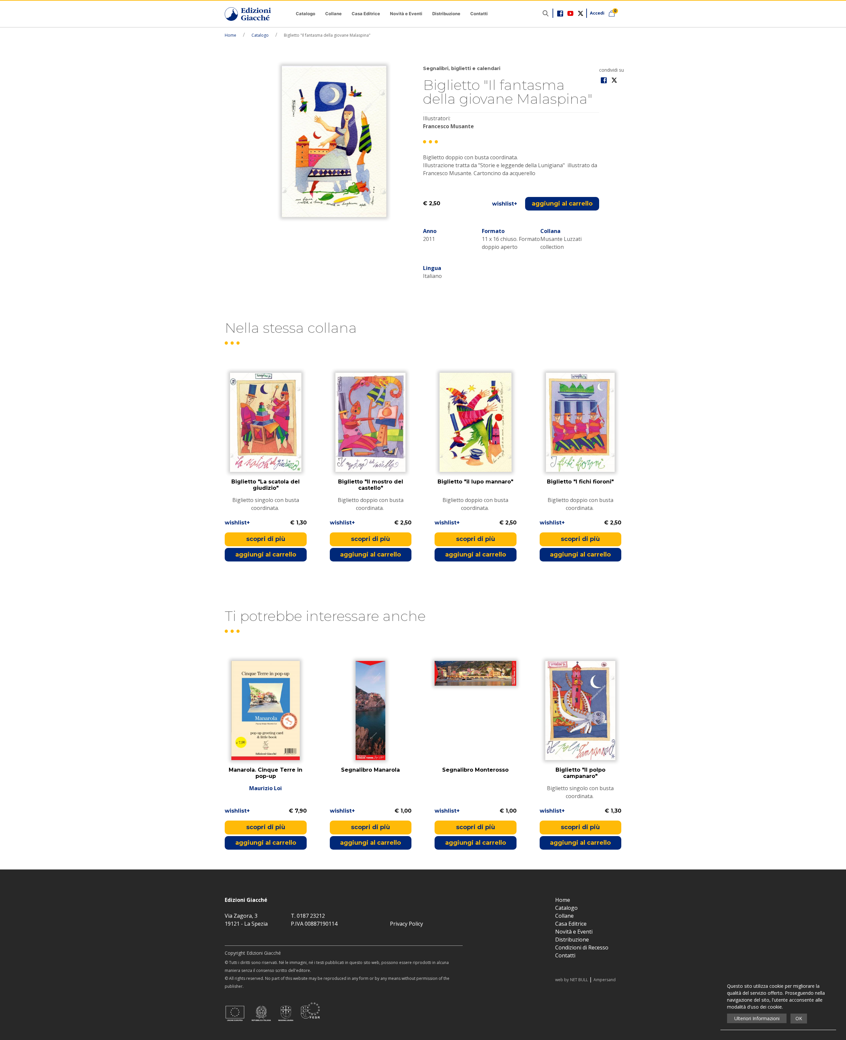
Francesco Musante (448, 126)
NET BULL (579, 979)
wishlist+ (504, 204)
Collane (333, 13)
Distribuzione (446, 13)
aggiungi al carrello (562, 203)
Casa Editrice (366, 13)
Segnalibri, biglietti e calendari (461, 68)
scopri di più (265, 539)
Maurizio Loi (265, 788)
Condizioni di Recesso (581, 947)
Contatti (479, 13)
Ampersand (605, 979)
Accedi (597, 13)
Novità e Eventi (406, 13)
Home (230, 35)
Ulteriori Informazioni (757, 1018)
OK (798, 1018)
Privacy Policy (406, 923)
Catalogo (305, 13)
